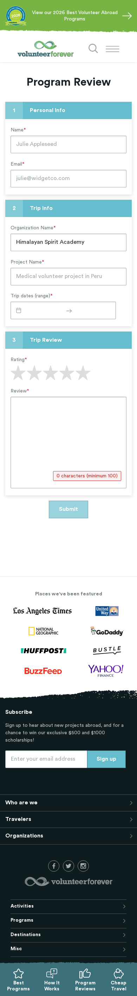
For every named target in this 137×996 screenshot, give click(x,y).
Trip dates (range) (32, 295)
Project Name (27, 262)
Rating (19, 359)
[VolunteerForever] (46, 49)
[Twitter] (68, 866)
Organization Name (33, 227)
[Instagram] (83, 866)
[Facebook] (53, 866)
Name (18, 130)
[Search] (93, 49)
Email (18, 164)
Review (20, 391)
